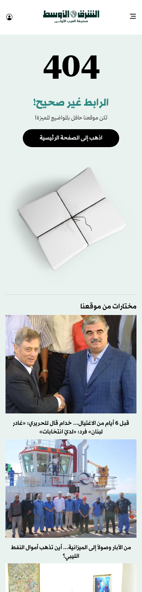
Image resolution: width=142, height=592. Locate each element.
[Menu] (136, 14)
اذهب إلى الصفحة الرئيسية (71, 132)
